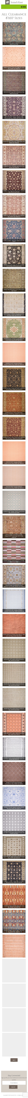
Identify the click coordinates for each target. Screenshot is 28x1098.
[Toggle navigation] (23, 7)
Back (14, 1060)
